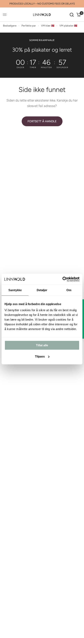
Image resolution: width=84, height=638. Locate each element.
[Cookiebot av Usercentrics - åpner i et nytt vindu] (62, 279)
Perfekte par (28, 25)
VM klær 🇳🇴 (47, 25)
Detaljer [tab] (42, 290)
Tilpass (40, 356)
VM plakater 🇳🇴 (68, 25)
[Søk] (71, 14)
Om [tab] (68, 290)
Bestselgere (9, 25)
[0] (78, 14)
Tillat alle (42, 345)
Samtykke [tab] (15, 290)
